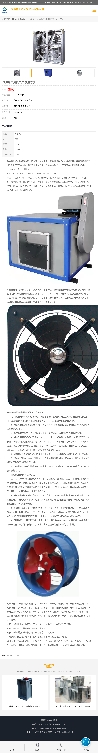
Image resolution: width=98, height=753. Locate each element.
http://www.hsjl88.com (11, 655)
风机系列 (32, 19)
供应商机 (22, 19)
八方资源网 (40, 732)
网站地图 (69, 732)
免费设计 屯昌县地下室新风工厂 (73, 706)
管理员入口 (60, 732)
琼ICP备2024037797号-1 (57, 724)
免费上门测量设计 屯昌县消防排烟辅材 (24, 706)
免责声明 (50, 732)
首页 (14, 19)
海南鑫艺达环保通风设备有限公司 (43, 728)
